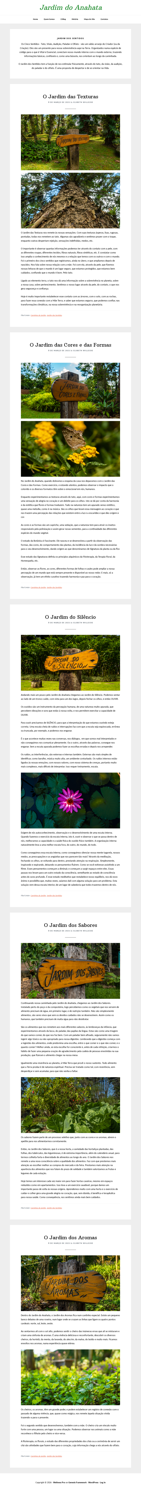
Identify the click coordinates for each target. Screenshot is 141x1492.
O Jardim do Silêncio (70, 617)
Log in (103, 1483)
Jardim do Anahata (70, 7)
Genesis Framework (77, 1483)
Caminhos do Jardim (38, 315)
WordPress (93, 1483)
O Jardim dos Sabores (70, 925)
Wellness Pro (59, 1483)
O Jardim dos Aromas (70, 1237)
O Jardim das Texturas (70, 96)
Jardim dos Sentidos (54, 315)
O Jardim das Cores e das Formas (70, 345)
